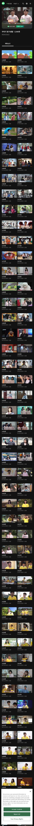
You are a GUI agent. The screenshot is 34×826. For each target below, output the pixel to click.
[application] (17, 15)
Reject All (17, 814)
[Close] (30, 791)
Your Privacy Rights (17, 819)
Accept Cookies (17, 809)
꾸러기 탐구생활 (7, 31)
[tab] (8, 43)
